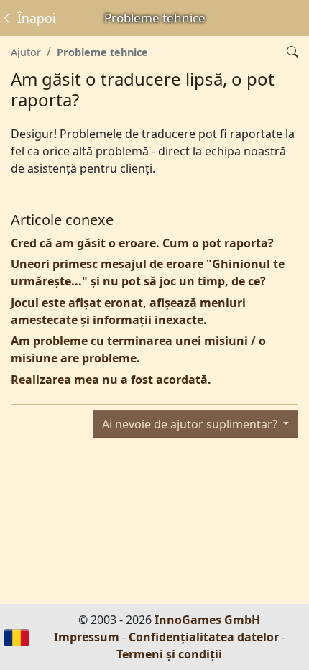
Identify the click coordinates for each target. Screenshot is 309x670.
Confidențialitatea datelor (204, 637)
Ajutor (26, 52)
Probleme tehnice (102, 52)
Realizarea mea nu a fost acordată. (111, 379)
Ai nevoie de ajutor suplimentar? (191, 424)
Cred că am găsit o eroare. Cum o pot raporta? (142, 243)
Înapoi (35, 18)
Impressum (86, 637)
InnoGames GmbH (207, 620)
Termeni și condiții (169, 654)
